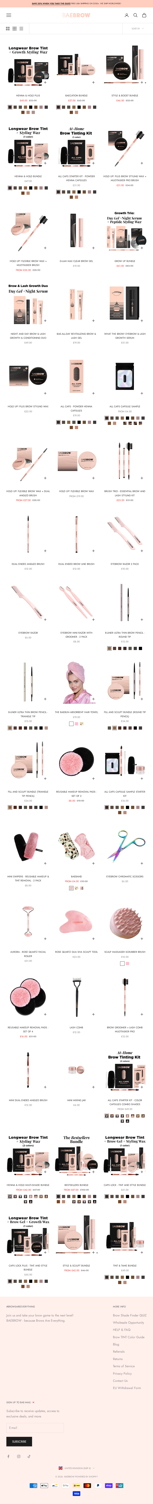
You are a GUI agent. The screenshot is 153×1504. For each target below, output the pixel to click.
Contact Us (120, 1380)
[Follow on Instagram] (19, 1456)
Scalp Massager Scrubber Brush (124, 952)
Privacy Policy (122, 1373)
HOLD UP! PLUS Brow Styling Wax (28, 406)
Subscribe (19, 1441)
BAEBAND (76, 876)
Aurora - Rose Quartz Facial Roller (28, 954)
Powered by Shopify (86, 1476)
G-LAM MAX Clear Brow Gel (76, 261)
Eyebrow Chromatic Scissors (124, 876)
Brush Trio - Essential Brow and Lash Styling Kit (124, 493)
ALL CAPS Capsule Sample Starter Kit (124, 794)
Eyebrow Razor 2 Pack (125, 564)
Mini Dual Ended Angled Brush (28, 1100)
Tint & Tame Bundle (125, 1265)
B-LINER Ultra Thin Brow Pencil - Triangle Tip (28, 714)
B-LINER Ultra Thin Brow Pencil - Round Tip (125, 635)
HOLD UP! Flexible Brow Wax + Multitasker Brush (28, 263)
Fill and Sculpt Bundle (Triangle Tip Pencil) (28, 794)
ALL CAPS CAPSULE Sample (125, 406)
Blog (116, 1344)
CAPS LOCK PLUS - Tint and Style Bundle (28, 1267)
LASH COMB (76, 1027)
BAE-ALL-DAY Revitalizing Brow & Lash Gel (76, 336)
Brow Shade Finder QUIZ (130, 1315)
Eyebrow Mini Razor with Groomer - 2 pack (76, 635)
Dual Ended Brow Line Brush (76, 564)
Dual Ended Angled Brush (28, 564)
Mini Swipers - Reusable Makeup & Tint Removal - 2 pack (28, 878)
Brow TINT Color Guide (128, 1337)
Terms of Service (124, 1366)
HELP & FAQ (121, 1329)
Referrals (119, 1351)
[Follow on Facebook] (8, 1456)
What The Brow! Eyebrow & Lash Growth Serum (125, 336)
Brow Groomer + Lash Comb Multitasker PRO (125, 1029)
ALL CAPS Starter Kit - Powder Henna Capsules (76, 178)
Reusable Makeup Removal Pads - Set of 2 (76, 794)
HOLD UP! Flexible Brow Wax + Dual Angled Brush (28, 493)
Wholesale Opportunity (128, 1322)
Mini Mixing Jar (76, 1100)
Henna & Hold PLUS (28, 95)
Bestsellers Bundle (76, 1185)
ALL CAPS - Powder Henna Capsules (76, 408)
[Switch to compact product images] (21, 28)
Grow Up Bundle (125, 261)
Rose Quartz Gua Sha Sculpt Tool (76, 952)
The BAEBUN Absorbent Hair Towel (76, 712)
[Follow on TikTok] (29, 1456)
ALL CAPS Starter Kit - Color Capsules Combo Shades (125, 1102)
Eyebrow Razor (28, 633)
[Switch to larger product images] (8, 28)
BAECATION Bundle (76, 95)
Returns (118, 1359)
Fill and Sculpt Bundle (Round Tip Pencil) (125, 714)
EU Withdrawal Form (127, 1388)
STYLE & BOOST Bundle (125, 95)
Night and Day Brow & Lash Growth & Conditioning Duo (28, 336)
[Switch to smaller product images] (14, 28)
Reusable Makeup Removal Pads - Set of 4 (28, 1029)
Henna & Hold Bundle (28, 176)
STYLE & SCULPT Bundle (76, 1265)
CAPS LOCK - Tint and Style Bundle (125, 1185)
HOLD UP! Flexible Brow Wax (76, 491)
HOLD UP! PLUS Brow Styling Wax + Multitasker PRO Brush (124, 178)
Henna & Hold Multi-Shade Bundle (28, 1185)
